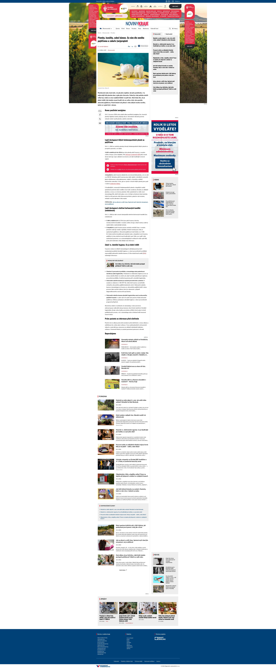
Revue (128, 28)
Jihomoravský (106, 28)
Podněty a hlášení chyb (127, 661)
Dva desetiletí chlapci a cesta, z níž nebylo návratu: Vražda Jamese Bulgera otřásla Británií (171, 579)
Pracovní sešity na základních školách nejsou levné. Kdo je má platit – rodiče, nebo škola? (123, 514)
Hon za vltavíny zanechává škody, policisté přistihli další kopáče (170, 212)
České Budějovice (129, 623)
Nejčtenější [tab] (168, 34)
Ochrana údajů (138, 661)
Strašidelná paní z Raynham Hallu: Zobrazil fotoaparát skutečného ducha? (171, 569)
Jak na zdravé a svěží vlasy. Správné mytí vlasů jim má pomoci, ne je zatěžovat (164, 82)
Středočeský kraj (101, 652)
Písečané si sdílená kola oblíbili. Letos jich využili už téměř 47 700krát (107, 617)
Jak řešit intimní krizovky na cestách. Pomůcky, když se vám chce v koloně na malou (163, 67)
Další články (122, 570)
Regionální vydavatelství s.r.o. (172, 666)
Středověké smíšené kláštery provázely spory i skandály (171, 587)
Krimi (122, 28)
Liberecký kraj (100, 645)
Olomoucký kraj (101, 648)
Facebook (166, 1)
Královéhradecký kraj (102, 643)
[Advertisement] (123, 583)
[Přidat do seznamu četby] (135, 46)
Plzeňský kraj (100, 651)
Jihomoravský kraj (102, 640)
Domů (99, 32)
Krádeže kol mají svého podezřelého (170, 192)
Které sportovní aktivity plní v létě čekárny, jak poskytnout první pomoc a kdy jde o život (164, 75)
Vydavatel (116, 661)
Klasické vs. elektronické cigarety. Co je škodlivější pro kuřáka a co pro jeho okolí (121, 512)
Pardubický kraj (101, 649)
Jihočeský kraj (101, 639)
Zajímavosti (130, 647)
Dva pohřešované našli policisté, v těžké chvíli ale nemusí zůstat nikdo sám (171, 203)
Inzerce (158, 661)
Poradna (134, 28)
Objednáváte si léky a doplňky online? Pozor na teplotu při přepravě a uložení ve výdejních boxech (124, 517)
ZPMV (144, 253)
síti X (119, 169)
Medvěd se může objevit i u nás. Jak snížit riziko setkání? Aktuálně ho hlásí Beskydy (122, 509)
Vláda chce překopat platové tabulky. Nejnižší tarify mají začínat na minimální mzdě (166, 617)
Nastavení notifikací (149, 661)
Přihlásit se (177, 1)
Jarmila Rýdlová (103, 46)
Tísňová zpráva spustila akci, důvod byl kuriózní (171, 185)
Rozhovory (146, 28)
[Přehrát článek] (139, 46)
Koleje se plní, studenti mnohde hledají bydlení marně (147, 617)
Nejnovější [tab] (157, 34)
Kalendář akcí (154, 28)
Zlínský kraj (100, 654)
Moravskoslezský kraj (102, 646)
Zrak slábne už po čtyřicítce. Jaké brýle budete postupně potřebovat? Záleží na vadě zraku (164, 89)
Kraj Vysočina (100, 642)
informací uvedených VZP (132, 154)
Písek (107, 621)
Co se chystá (130, 638)
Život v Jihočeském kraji (130, 164)
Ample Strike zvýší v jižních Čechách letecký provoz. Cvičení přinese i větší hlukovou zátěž (127, 618)
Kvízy (139, 28)
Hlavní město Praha (102, 637)
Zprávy (118, 28)
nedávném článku (115, 183)
